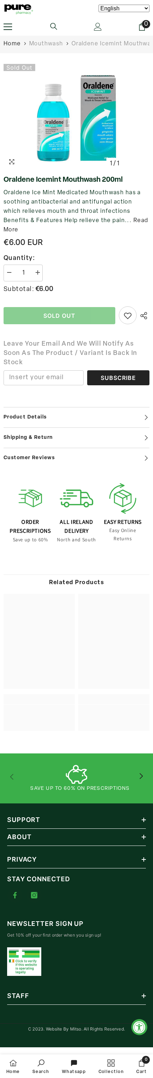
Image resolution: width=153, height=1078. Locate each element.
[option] (76, 117)
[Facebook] (15, 895)
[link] (39, 713)
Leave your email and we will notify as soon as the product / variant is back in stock (70, 353)
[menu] (8, 26)
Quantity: (19, 258)
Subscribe (118, 377)
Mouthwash (46, 44)
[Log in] (98, 27)
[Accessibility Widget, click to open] (139, 1027)
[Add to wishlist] (128, 315)
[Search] (53, 26)
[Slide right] (140, 776)
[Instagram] (34, 895)
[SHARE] (143, 315)
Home (12, 44)
